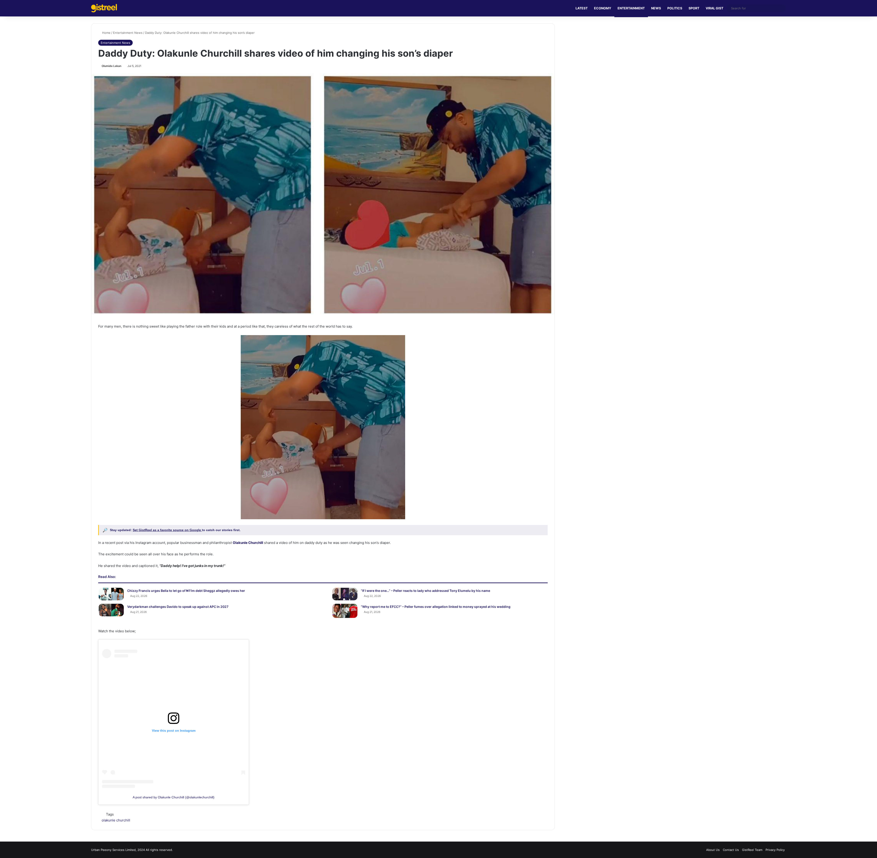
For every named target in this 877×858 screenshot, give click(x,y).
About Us (713, 850)
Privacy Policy (775, 850)
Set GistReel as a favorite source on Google (167, 530)
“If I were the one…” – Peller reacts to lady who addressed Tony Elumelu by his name (425, 591)
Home (106, 32)
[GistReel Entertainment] (104, 8)
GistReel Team (752, 850)
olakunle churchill (116, 820)
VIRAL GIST (714, 8)
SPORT (694, 8)
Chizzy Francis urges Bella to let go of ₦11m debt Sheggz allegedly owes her (186, 591)
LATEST (582, 8)
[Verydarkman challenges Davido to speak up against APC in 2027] (111, 610)
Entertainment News (128, 32)
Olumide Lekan (111, 66)
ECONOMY (602, 8)
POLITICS (674, 8)
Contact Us (731, 850)
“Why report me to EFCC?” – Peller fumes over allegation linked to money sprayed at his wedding (435, 607)
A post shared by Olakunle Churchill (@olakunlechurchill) (173, 797)
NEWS (656, 8)
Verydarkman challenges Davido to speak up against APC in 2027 (177, 607)
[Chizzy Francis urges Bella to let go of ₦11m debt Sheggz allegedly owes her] (111, 594)
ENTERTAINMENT (631, 8)
